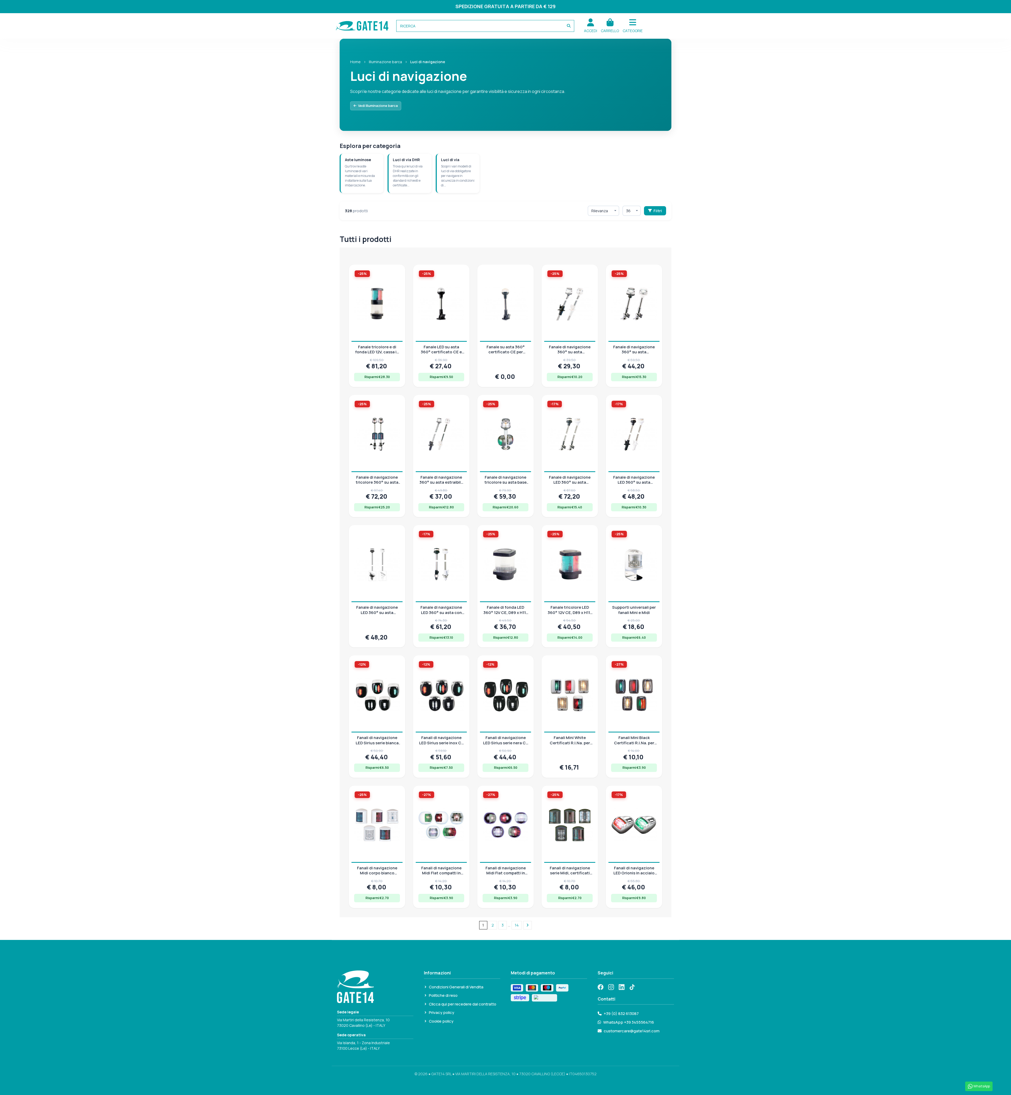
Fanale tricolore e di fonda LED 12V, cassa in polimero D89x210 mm (377, 352)
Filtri (657, 210)
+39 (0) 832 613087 (621, 1013)
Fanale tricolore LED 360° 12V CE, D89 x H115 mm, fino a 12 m (570, 612)
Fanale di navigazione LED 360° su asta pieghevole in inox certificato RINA (570, 485)
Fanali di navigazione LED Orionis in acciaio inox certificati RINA (634, 873)
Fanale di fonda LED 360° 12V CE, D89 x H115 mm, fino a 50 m (505, 612)
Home (355, 61)
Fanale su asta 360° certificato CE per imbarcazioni (506, 352)
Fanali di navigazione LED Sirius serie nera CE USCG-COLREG (505, 743)
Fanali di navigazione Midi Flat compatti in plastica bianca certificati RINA (441, 875)
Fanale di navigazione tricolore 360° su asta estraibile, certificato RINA (377, 485)
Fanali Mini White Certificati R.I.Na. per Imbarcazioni (570, 743)
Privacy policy (441, 1012)
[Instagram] (611, 987)
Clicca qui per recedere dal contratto (462, 1004)
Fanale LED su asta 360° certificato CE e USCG (441, 352)
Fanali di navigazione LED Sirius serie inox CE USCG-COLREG (441, 743)
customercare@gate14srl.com (632, 1031)
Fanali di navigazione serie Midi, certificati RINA (570, 873)
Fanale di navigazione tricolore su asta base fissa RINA (505, 482)
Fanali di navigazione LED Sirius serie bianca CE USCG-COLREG (377, 743)
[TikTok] (632, 987)
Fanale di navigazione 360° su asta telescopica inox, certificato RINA (570, 354)
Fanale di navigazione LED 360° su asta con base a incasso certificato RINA (441, 615)
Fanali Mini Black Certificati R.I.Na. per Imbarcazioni (634, 743)
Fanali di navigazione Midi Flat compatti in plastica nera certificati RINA (505, 875)
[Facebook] (600, 987)
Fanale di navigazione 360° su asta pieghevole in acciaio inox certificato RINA (634, 354)
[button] (633, 25)
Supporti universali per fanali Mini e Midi (634, 610)
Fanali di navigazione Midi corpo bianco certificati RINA (377, 873)
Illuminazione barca (385, 61)
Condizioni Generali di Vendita (456, 987)
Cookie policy (441, 1021)
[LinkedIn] (622, 987)
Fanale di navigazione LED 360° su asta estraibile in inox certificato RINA (634, 485)
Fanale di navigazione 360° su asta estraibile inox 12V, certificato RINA (441, 485)
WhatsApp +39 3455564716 (628, 1022)
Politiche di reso (443, 995)
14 (517, 925)
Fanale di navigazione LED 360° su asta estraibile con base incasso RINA (377, 615)
